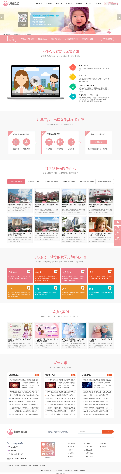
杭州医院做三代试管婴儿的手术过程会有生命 (97, 392)
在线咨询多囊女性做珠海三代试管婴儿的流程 (24, 398)
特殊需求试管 (34, 47)
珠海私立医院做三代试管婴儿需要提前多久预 (61, 392)
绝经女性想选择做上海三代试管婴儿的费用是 (61, 414)
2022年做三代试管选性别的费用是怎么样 (95, 401)
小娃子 (17, 465)
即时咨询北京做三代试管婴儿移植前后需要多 (61, 380)
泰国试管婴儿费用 (26, 465)
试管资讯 (79, 3)
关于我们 (89, 3)
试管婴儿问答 (88, 456)
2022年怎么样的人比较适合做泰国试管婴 (95, 411)
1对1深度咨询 (107, 39)
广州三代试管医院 (27, 39)
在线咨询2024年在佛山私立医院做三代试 (23, 401)
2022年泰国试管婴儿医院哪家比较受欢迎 (95, 414)
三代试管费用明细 (71, 39)
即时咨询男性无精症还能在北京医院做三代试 (24, 395)
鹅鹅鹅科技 (82, 470)
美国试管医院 (56, 39)
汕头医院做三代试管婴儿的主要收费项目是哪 (24, 380)
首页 (31, 3)
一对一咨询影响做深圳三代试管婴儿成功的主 (61, 395)
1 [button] (58, 32)
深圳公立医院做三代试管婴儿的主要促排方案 (61, 401)
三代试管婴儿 (72, 443)
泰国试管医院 (42, 39)
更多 (37, 375)
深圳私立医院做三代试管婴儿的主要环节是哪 (97, 380)
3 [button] (62, 32)
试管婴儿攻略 (88, 447)
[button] (2, 17)
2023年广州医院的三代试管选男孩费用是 (95, 395)
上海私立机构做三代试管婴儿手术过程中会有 (24, 408)
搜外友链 (36, 465)
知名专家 (59, 3)
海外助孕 (71, 447)
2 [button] (60, 32)
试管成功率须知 (87, 39)
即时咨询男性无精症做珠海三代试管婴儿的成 (61, 404)
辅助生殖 (39, 3)
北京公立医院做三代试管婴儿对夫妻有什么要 (24, 404)
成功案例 (69, 3)
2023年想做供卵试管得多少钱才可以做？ (95, 398)
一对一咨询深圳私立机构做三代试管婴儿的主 (24, 411)
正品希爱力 (43, 465)
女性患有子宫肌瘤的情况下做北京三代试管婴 (61, 408)
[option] (60, 20)
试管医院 (49, 3)
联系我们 (99, 3)
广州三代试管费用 (60, 473)
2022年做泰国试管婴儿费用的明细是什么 (95, 404)
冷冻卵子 (71, 450)
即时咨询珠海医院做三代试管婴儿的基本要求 (24, 414)
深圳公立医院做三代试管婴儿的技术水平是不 (24, 392)
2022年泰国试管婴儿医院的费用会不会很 (95, 408)
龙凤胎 (23, 47)
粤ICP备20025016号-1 (69, 470)
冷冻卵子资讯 (88, 453)
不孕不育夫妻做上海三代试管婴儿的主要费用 (61, 411)
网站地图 (60, 470)
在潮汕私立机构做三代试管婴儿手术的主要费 (61, 398)
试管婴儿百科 (88, 450)
